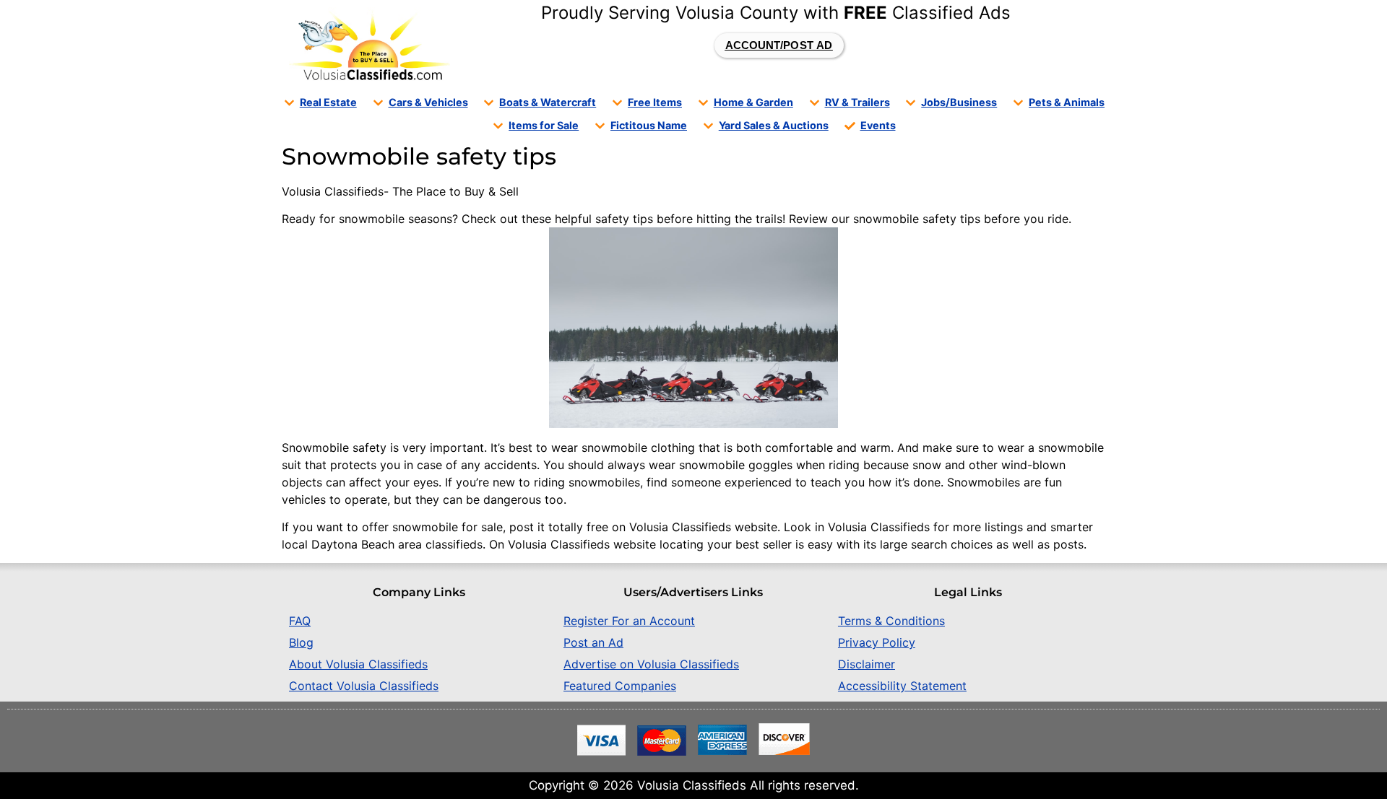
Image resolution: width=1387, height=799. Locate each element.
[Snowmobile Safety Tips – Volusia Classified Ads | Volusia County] (369, 45)
